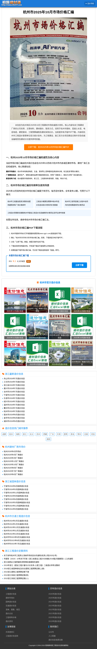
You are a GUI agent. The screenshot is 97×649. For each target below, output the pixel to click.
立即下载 (79, 265)
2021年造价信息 (54, 613)
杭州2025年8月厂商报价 (13, 468)
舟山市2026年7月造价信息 (14, 379)
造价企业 (9, 613)
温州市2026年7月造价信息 (14, 405)
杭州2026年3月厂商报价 (13, 458)
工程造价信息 (11, 594)
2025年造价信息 (54, 598)
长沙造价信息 (31, 434)
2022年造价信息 (54, 610)
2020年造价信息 (54, 617)
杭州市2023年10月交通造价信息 (16, 534)
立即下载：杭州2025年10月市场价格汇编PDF (48, 147)
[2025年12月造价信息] (15, 301)
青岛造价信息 (72, 434)
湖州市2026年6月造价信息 (14, 421)
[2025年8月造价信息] (59, 354)
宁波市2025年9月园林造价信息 (16, 496)
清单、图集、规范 (13, 610)
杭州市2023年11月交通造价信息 (16, 531)
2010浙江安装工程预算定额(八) (16, 578)
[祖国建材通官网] (15, 3)
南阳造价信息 (48, 439)
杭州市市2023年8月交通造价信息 (17, 540)
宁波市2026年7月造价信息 (14, 395)
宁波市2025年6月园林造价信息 (16, 499)
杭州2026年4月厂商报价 (13, 455)
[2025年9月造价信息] (15, 354)
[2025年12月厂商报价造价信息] (37, 301)
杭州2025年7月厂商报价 (13, 471)
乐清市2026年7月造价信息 (14, 398)
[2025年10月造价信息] (37, 328)
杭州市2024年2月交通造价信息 (16, 521)
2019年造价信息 (54, 621)
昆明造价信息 (65, 434)
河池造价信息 (93, 434)
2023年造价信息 (54, 606)
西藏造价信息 (45, 434)
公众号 (51, 632)
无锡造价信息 (86, 434)
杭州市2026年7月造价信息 (14, 411)
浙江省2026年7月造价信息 (14, 385)
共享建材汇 (10, 632)
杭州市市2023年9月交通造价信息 (17, 537)
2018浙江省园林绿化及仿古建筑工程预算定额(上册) (24, 569)
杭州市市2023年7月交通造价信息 (17, 544)
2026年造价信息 (54, 594)
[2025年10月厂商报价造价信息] (59, 328)
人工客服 (52, 636)
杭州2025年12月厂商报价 (14, 461)
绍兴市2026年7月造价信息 (14, 401)
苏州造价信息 (38, 434)
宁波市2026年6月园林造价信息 (16, 486)
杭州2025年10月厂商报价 (14, 465)
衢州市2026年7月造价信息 (14, 408)
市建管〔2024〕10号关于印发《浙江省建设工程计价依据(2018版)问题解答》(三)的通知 (38, 559)
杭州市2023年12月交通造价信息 (16, 527)
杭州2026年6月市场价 (12, 451)
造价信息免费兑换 (55, 640)
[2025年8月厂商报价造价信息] (82, 355)
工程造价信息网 (12, 636)
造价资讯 (9, 621)
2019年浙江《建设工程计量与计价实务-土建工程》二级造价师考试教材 (32, 565)
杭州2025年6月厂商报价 (13, 474)
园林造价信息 (11, 602)
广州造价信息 (52, 434)
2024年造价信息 (54, 602)
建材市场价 (10, 598)
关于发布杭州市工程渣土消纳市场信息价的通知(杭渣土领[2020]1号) (30, 555)
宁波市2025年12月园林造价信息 (16, 493)
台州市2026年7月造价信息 (14, 392)
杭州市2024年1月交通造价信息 (16, 524)
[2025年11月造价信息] (82, 301)
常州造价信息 (79, 434)
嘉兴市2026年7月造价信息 (14, 388)
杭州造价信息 (11, 434)
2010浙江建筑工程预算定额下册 (16, 572)
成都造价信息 (4, 434)
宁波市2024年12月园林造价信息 (16, 506)
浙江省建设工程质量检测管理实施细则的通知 (21, 562)
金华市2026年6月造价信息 (14, 418)
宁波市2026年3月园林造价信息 (16, 489)
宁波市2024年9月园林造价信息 (16, 509)
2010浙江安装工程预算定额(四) (16, 575)
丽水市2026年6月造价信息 (14, 415)
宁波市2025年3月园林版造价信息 (17, 502)
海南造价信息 (18, 434)
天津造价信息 (58, 434)
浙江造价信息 (24, 434)
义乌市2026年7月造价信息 (14, 382)
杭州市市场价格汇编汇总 (37, 220)
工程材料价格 (11, 617)
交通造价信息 (11, 606)
